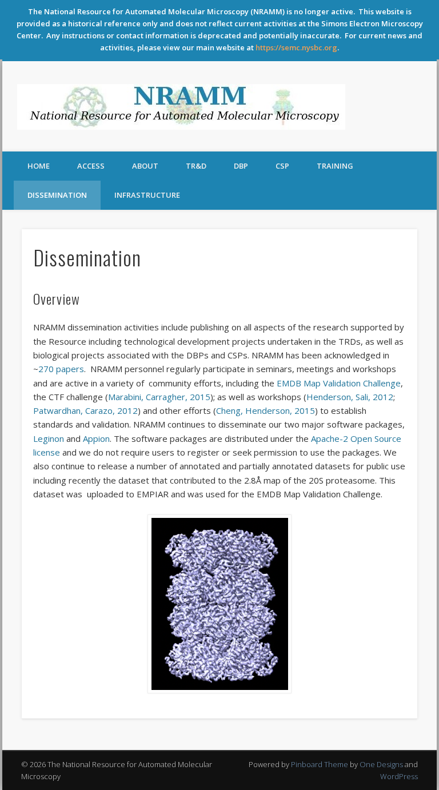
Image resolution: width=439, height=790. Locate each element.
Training (335, 166)
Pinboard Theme (319, 764)
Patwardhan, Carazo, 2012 (85, 410)
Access (91, 166)
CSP (282, 166)
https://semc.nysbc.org (296, 47)
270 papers (61, 368)
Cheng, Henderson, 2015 (265, 410)
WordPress (399, 776)
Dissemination (57, 195)
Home (38, 166)
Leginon (48, 438)
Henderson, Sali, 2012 (349, 396)
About (145, 166)
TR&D (196, 166)
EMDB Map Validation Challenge (339, 383)
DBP (241, 166)
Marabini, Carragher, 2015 (159, 396)
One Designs (381, 764)
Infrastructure (147, 195)
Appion (96, 438)
